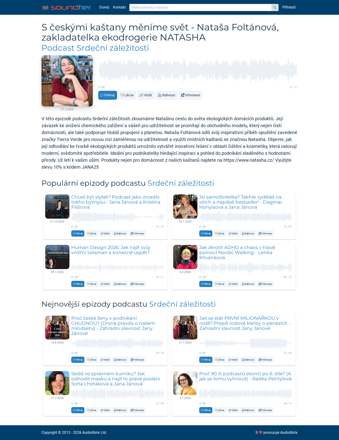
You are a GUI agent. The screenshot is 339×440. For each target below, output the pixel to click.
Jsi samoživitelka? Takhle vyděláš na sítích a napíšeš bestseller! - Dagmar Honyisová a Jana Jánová (240, 202)
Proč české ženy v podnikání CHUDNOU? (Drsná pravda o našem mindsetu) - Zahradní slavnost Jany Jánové (113, 325)
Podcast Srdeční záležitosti (95, 48)
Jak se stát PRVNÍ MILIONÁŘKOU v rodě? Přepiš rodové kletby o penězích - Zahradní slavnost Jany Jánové (245, 323)
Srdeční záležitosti (181, 183)
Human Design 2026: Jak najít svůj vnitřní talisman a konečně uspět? (110, 250)
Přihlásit (289, 7)
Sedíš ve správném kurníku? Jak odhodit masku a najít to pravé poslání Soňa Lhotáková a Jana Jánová (115, 379)
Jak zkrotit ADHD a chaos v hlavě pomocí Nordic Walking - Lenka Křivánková (237, 252)
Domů (104, 7)
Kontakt (119, 7)
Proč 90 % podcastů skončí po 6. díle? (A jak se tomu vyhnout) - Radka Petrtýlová (245, 376)
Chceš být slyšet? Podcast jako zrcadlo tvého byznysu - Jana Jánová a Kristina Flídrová (116, 202)
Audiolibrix (288, 432)
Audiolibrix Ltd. (94, 432)
